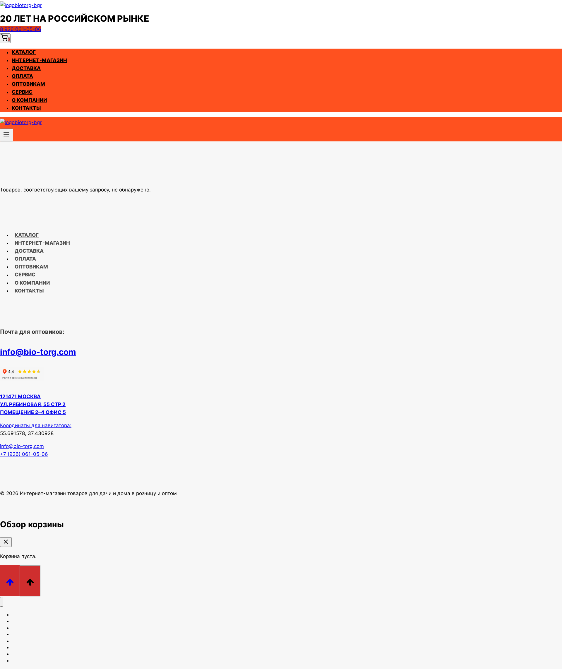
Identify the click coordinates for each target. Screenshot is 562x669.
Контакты (26, 108)
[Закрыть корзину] (6, 542)
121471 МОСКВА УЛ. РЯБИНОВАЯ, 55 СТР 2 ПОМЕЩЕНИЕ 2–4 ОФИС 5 (33, 404)
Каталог (24, 52)
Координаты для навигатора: (35, 425)
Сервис (22, 92)
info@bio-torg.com (38, 352)
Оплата (22, 76)
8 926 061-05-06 (20, 29)
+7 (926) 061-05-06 (24, 454)
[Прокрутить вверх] (10, 580)
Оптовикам (28, 84)
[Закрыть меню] (1, 602)
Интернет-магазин (39, 60)
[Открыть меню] (6, 135)
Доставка (26, 68)
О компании (29, 100)
